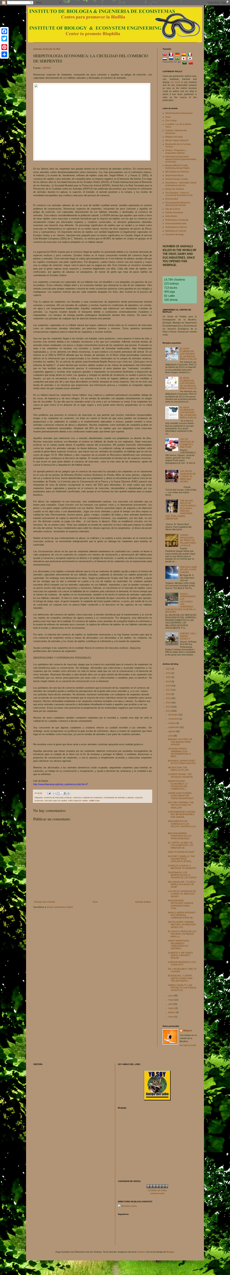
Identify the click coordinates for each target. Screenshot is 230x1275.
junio (171, 995)
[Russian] (172, 59)
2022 (168, 669)
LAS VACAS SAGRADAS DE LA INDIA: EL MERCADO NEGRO (188, 476)
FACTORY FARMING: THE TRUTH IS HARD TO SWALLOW (181, 805)
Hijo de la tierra (172, 209)
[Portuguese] (178, 59)
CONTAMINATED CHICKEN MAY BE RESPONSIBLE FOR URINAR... (181, 814)
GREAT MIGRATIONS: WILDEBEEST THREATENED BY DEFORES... (179, 945)
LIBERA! (46, 68)
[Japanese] (184, 59)
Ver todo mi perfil (188, 1045)
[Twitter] (4, 38)
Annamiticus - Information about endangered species (180, 183)
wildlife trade (94, 800)
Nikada (141, 1252)
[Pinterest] (4, 47)
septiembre (174, 727)
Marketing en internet (175, 231)
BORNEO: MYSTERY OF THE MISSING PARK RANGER (180, 742)
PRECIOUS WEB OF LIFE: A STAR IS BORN (188, 570)
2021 (168, 673)
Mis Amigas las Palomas (177, 171)
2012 (168, 711)
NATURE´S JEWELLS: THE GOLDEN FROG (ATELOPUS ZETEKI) (181, 859)
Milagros (187, 1030)
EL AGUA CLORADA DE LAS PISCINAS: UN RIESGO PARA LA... (182, 934)
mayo (171, 1000)
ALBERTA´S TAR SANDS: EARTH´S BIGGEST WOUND (180, 955)
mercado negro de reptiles (55, 800)
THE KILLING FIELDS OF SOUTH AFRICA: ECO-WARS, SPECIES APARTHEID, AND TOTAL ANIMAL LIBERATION (180, 509)
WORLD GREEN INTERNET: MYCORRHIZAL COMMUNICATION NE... (182, 915)
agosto (172, 731)
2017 (168, 690)
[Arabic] (185, 63)
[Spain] (184, 54)
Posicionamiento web (175, 223)
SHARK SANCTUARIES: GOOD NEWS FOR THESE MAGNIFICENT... (181, 796)
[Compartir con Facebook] (65, 793)
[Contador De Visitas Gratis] (157, 1187)
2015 (168, 698)
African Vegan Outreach (176, 140)
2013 (168, 707)
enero (171, 1016)
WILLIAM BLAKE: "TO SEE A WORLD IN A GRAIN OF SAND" (182, 884)
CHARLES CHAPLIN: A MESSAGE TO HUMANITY (182, 866)
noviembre (173, 719)
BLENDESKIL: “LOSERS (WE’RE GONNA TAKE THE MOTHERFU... (180, 978)
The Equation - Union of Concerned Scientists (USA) (179, 194)
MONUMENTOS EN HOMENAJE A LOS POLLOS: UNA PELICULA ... (182, 825)
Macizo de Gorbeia (174, 189)
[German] (178, 54)
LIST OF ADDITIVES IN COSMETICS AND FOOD (187, 443)
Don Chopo (171, 120)
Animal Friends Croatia (176, 179)
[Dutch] (165, 59)
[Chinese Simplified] (191, 63)
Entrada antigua (143, 902)
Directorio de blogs (174, 234)
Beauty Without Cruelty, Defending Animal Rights (177, 166)
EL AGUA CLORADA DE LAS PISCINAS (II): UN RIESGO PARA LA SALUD (188, 383)
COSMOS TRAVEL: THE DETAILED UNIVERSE (180, 775)
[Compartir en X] (61, 793)
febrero (172, 1012)
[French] (172, 54)
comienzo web (157, 1193)
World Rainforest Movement (178, 113)
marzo (171, 1008)
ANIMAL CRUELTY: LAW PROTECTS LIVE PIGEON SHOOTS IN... (182, 988)
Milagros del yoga (174, 137)
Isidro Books (171, 216)
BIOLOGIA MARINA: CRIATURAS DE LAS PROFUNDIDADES (179, 836)
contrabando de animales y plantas (119, 797)
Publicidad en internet (176, 227)
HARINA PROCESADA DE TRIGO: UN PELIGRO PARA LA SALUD (188, 540)
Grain (168, 117)
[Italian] (191, 54)
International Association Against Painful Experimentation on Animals (181, 159)
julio (170, 736)
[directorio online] (127, 1206)
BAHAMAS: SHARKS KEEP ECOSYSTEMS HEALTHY (182, 762)
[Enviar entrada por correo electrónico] (49, 793)
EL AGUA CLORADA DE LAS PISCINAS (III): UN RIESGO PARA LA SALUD (188, 412)
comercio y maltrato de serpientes (87, 797)
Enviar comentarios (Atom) (60, 907)
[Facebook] (4, 31)
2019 (168, 681)
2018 (168, 685)
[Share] (4, 54)
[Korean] (191, 59)
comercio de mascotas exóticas (58, 797)
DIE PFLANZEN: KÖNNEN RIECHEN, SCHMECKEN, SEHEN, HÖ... (182, 925)
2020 (168, 677)
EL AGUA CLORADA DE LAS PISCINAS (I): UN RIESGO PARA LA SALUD (188, 353)
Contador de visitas (157, 1190)
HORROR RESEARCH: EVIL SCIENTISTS (182, 963)
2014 (168, 702)
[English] (165, 54)
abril (170, 1004)
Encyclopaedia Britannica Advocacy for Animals (177, 203)
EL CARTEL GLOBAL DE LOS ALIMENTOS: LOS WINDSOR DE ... (180, 845)
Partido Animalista (174, 212)
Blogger (170, 1252)
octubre (172, 723)
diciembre (173, 714)
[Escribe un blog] (58, 793)
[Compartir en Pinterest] (68, 793)
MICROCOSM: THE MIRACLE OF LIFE (178, 768)
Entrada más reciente (44, 902)
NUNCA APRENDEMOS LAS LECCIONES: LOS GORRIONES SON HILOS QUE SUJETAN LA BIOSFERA (180, 603)
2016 (168, 694)
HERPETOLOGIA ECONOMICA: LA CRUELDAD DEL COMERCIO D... (178, 785)
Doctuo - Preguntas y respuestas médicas (175, 151)
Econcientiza (171, 199)
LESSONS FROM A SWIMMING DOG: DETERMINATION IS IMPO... (179, 752)
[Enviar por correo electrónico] (55, 793)
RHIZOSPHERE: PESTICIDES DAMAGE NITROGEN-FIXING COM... (180, 904)
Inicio (95, 902)
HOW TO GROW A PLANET (181, 852)
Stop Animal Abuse (174, 175)
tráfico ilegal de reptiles (78, 800)
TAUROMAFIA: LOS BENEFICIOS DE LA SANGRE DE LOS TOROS (182, 875)
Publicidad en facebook (176, 220)
